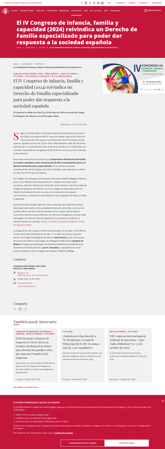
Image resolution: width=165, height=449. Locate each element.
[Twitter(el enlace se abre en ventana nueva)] (81, 2)
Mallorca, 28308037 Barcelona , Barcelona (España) (33, 274)
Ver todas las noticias (25, 387)
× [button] (162, 401)
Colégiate (120, 3)
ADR (105, 11)
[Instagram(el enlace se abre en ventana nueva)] (90, 2)
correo (132, 3)
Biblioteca (64, 11)
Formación (52, 11)
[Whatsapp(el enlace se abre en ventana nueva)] (102, 2)
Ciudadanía (115, 11)
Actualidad (76, 11)
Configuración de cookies (83, 443)
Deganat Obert (27, 11)
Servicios (40, 11)
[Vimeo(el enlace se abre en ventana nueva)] (94, 2)
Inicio (19, 47)
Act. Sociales (96, 11)
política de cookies (64, 433)
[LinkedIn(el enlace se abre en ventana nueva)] (86, 2)
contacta (143, 3)
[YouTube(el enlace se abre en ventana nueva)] (98, 2)
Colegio (14, 11)
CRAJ (86, 11)
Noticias (42, 47)
